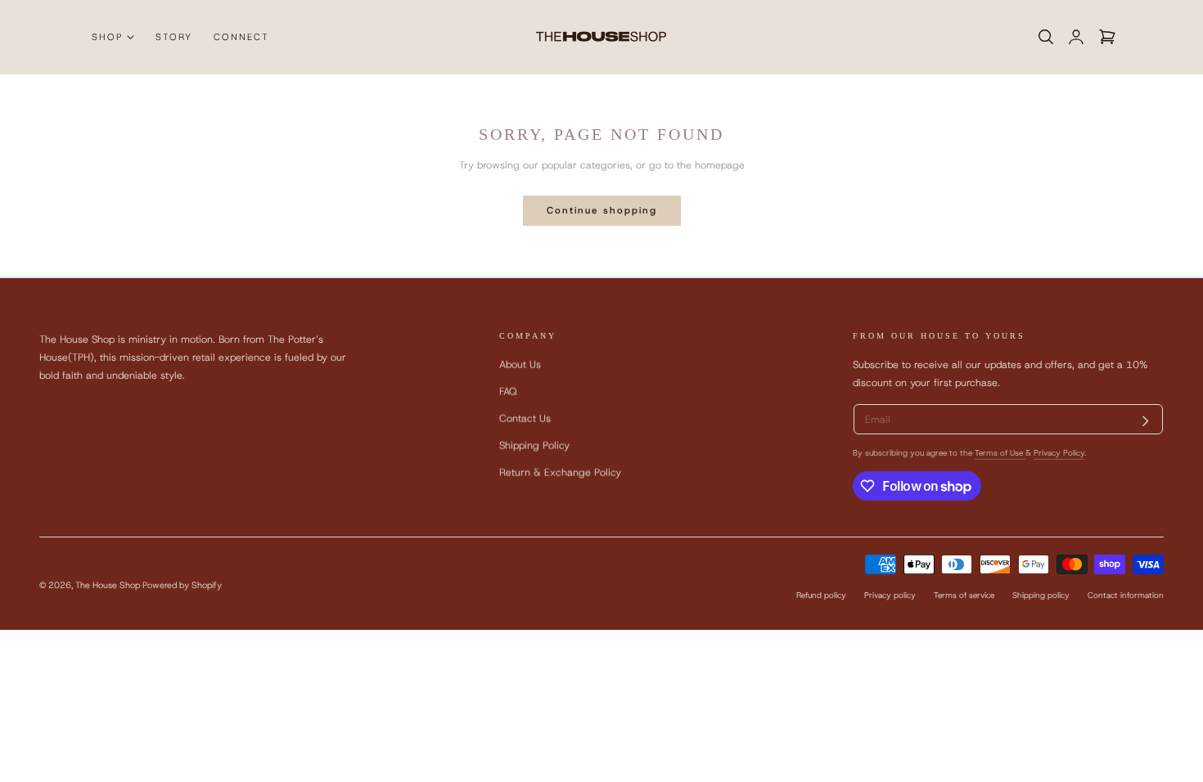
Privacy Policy (1059, 452)
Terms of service (964, 595)
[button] (1045, 37)
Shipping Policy (534, 446)
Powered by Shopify (182, 584)
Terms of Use (1000, 452)
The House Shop (107, 584)
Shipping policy (1041, 595)
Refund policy (821, 595)
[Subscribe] (1146, 421)
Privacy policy (890, 595)
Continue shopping (602, 210)
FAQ (508, 391)
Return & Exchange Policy (560, 473)
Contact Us (525, 418)
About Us (520, 364)
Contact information (1126, 595)
